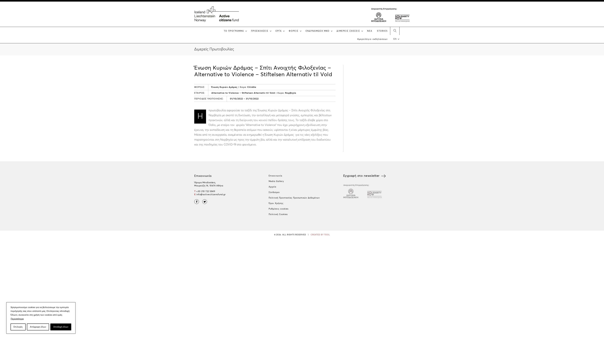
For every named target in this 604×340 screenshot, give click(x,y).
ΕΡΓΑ (279, 31)
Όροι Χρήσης (276, 203)
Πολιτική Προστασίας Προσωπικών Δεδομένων (294, 198)
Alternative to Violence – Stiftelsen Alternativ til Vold (243, 93)
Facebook (196, 201)
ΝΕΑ (369, 31)
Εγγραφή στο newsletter (361, 175)
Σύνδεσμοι (274, 192)
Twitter (204, 201)
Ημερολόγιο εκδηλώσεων (372, 39)
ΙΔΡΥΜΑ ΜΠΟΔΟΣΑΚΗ (378, 16)
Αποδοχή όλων (60, 327)
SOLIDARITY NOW (402, 16)
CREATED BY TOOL (320, 235)
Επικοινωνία (275, 176)
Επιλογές (18, 327)
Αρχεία (272, 187)
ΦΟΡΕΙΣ (294, 31)
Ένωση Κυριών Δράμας (224, 87)
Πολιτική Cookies (278, 214)
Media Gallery (276, 181)
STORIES (382, 31)
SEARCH (395, 31)
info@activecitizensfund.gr (211, 194)
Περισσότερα (17, 319)
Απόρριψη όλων (38, 327)
